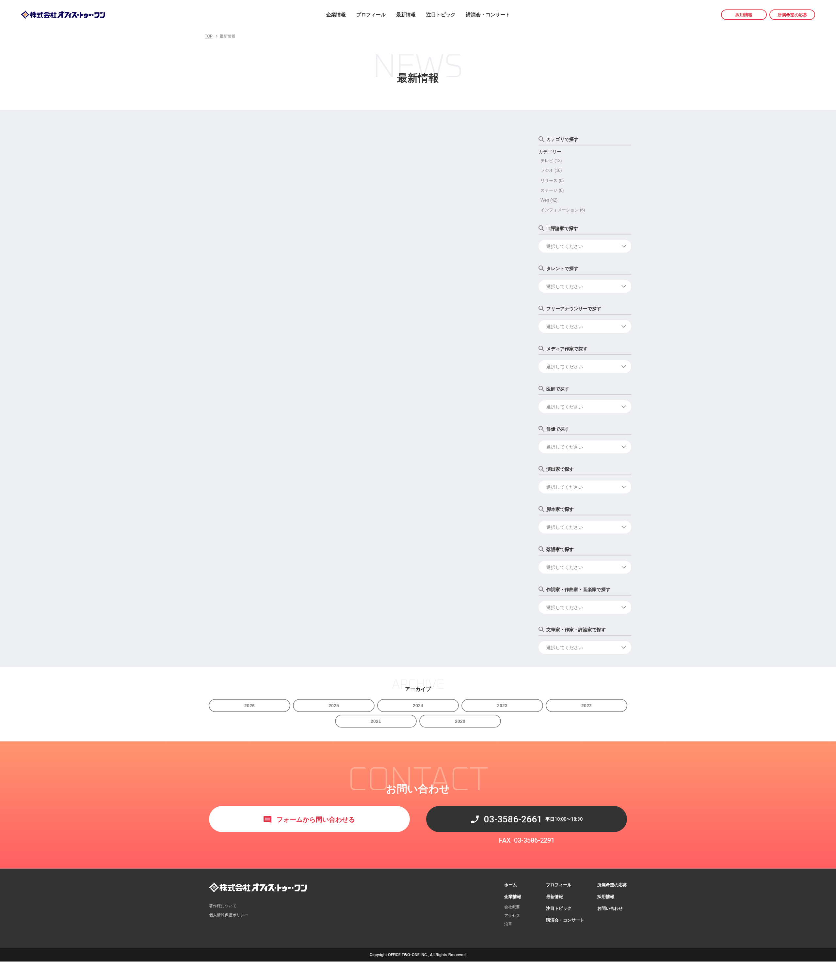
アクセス (512, 915)
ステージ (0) (552, 190)
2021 (376, 721)
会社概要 (512, 907)
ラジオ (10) (551, 170)
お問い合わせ (610, 908)
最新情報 (406, 14)
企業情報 (336, 14)
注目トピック (441, 14)
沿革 (508, 924)
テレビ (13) (551, 160)
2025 (334, 705)
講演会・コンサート (488, 14)
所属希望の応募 (792, 14)
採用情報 (743, 14)
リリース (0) (552, 180)
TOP (209, 36)
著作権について (222, 906)
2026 (249, 705)
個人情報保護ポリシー (228, 915)
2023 (502, 705)
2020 (460, 721)
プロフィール (371, 14)
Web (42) (548, 200)
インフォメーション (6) (562, 210)
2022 (586, 705)
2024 (418, 705)
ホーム (510, 884)
